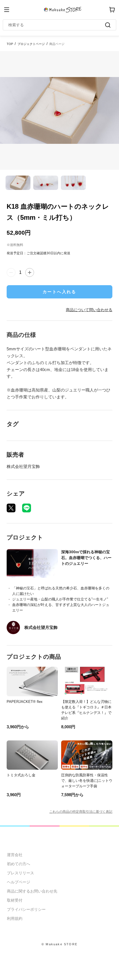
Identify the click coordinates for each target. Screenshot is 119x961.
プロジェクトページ (31, 44)
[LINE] (26, 508)
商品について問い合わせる (89, 310)
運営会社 (14, 855)
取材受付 (14, 900)
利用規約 (14, 918)
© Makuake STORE (59, 944)
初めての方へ (18, 864)
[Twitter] (11, 508)
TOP (10, 44)
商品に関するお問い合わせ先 (32, 891)
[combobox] (56, 25)
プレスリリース (20, 873)
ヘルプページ (18, 882)
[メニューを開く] (7, 9)
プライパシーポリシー (26, 909)
